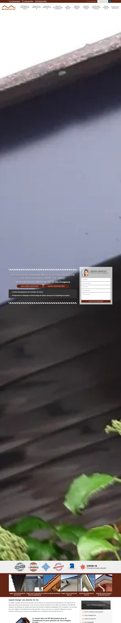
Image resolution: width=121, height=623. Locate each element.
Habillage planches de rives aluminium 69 (58, 7)
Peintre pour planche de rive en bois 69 (96, 7)
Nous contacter (56, 286)
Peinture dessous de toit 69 (86, 7)
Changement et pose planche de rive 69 (24, 7)
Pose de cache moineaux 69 (115, 7)
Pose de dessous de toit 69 (106, 7)
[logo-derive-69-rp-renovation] (8, 7)
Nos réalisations (30, 286)
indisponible (15, 1)
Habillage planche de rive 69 (77, 7)
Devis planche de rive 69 (68, 7)
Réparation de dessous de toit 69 (36, 7)
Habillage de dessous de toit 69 (47, 7)
